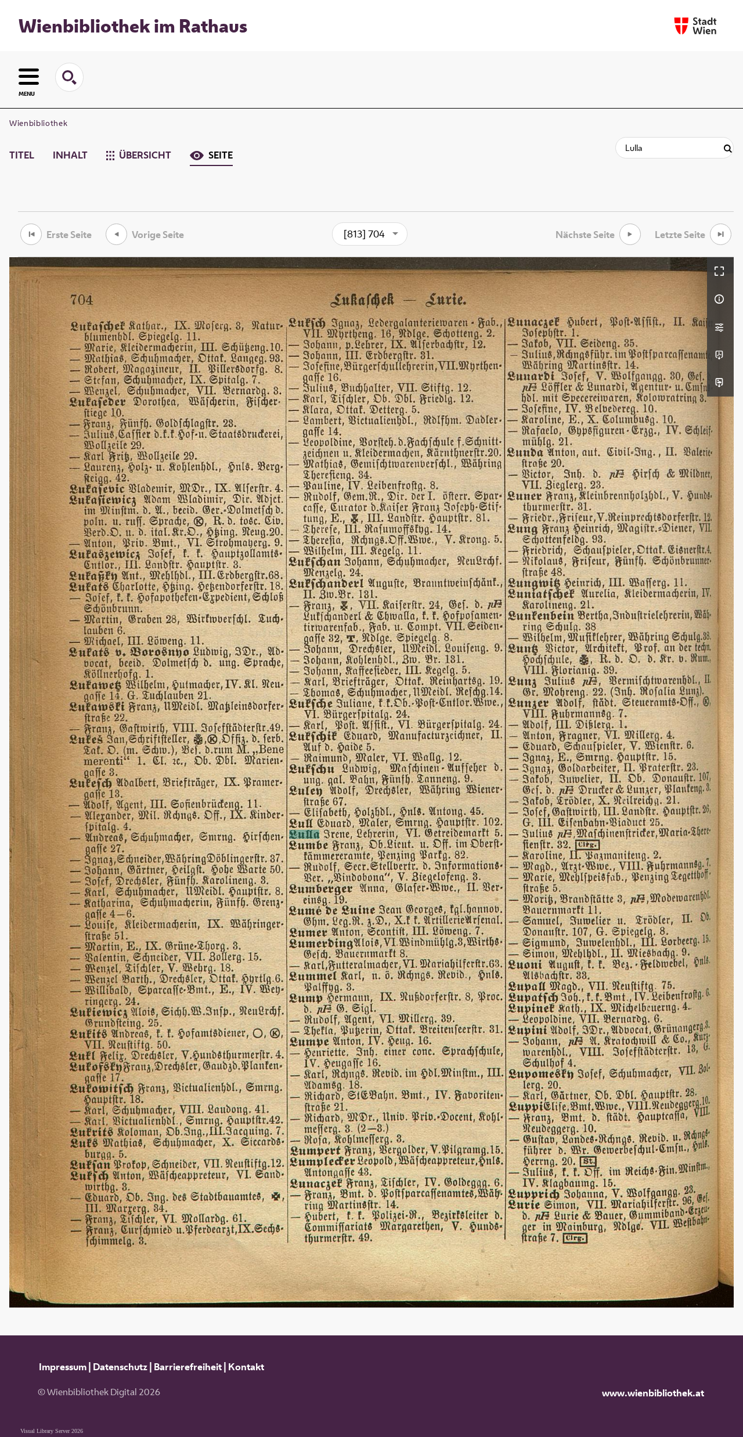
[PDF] (720, 355)
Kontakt (246, 1366)
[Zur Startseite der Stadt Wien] (695, 26)
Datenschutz (120, 1366)
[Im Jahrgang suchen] (728, 149)
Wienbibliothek (38, 123)
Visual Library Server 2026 (51, 1431)
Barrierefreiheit (188, 1366)
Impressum (62, 1366)
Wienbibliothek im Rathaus (133, 25)
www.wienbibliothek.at (653, 1392)
